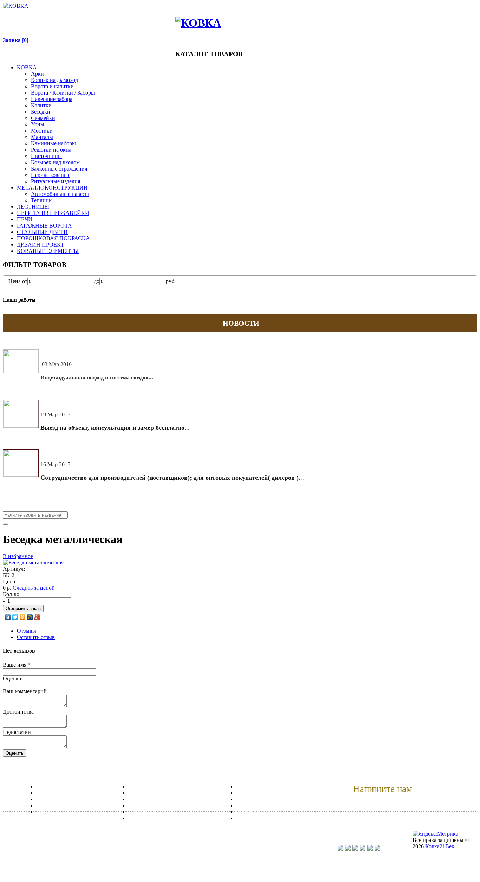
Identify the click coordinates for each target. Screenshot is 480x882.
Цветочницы (46, 156)
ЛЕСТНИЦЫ (33, 207)
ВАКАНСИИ (162, 17)
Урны (37, 124)
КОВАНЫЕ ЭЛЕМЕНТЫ (48, 251)
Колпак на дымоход (54, 80)
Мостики (42, 131)
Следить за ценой (34, 588)
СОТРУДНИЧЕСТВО (62, 17)
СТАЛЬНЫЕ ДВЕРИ (42, 232)
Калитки (41, 105)
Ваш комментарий (25, 691)
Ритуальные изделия (55, 181)
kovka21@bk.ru (372, 803)
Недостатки (17, 732)
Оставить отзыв (36, 637)
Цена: (10, 581)
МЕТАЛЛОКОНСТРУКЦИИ (52, 188)
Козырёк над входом (55, 162)
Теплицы (42, 200)
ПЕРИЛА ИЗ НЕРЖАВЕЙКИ (53, 213)
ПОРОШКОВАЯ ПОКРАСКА (53, 238)
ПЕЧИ (24, 219)
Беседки (40, 112)
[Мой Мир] (30, 617)
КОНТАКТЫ (135, 17)
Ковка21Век (439, 846)
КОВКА (27, 67)
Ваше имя (17, 665)
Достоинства (18, 712)
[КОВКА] (15, 6)
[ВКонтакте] (8, 617)
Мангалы (42, 137)
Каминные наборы (53, 143)
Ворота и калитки (52, 86)
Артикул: (14, 569)
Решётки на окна (51, 150)
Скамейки (43, 118)
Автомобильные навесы (60, 194)
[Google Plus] (37, 617)
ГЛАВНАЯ (28, 17)
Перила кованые (50, 175)
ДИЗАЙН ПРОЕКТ (40, 245)
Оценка (12, 679)
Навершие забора (51, 99)
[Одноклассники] (22, 617)
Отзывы (26, 631)
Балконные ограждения (59, 169)
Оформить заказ (23, 608)
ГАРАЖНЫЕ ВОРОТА (44, 226)
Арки (37, 74)
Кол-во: (12, 594)
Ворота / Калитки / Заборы (63, 93)
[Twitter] (15, 617)
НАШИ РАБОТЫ (104, 17)
